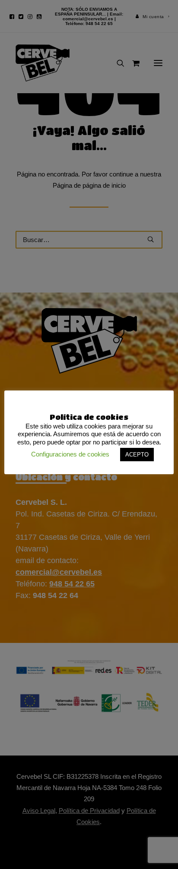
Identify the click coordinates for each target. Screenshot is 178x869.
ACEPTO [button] (137, 454)
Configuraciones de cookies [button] (70, 454)
